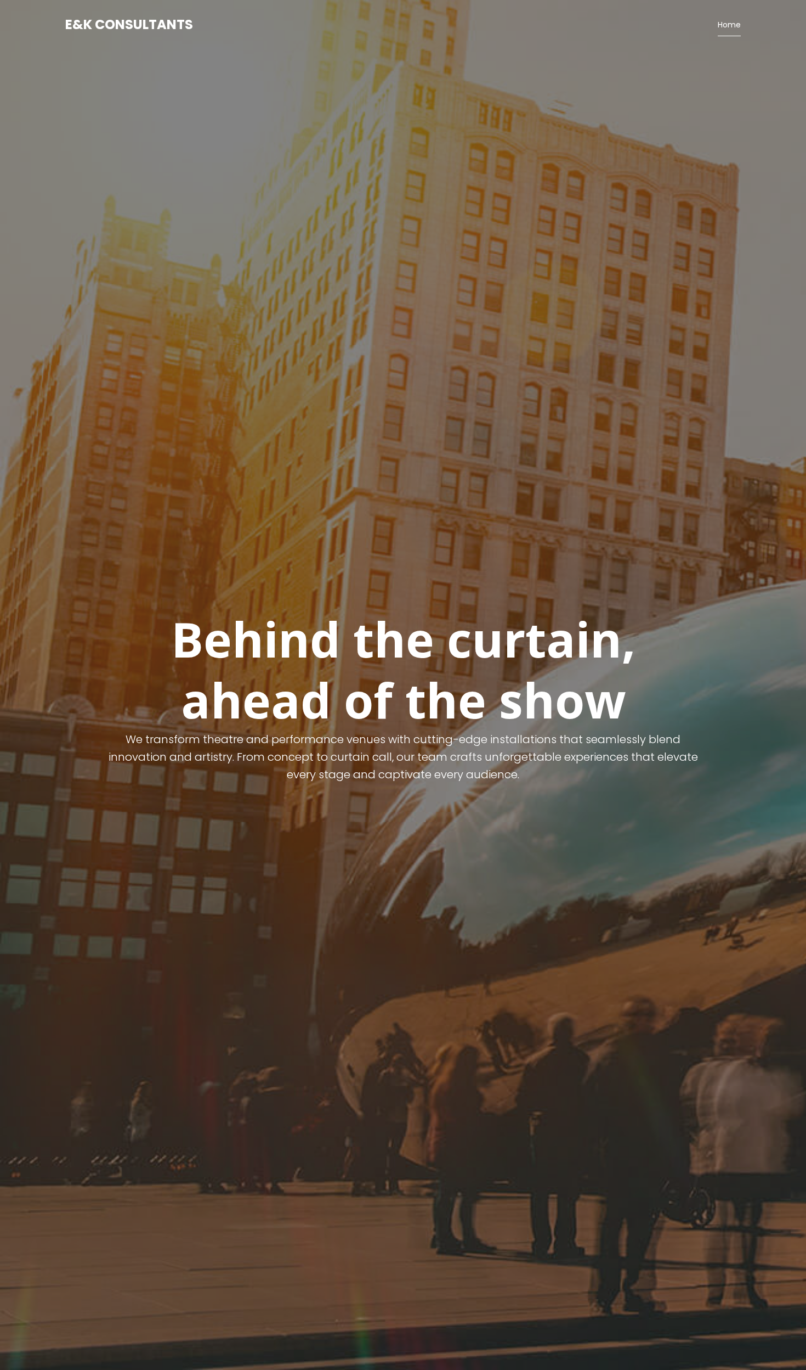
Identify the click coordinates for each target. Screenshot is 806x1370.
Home (729, 24)
